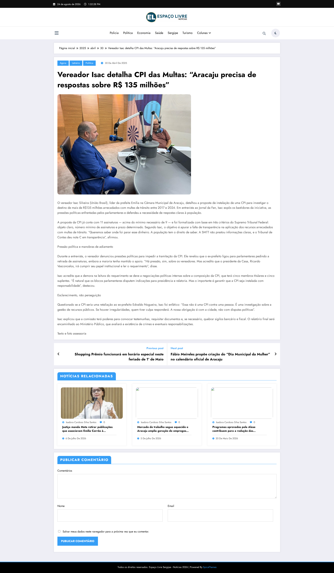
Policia (114, 33)
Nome (61, 506)
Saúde (159, 33)
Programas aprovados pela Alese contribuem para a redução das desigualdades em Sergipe (233, 429)
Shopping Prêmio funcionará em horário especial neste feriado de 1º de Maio (119, 357)
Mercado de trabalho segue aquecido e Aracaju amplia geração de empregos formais (162, 429)
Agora (63, 63)
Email (171, 506)
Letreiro (76, 63)
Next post (177, 348)
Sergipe (173, 33)
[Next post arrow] (276, 354)
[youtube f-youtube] (278, 4)
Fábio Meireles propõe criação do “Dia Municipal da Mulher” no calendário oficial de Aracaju (220, 357)
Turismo (187, 33)
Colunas (202, 33)
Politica (128, 33)
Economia (143, 33)
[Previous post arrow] (58, 354)
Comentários (64, 471)
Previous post (155, 348)
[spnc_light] (275, 33)
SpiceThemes (210, 567)
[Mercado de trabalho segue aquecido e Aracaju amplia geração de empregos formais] (167, 403)
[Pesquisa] (264, 33)
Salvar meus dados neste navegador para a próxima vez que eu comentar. (106, 532)
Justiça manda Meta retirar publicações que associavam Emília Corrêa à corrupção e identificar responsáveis (87, 429)
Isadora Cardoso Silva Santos (81, 422)
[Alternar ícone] (56, 33)
